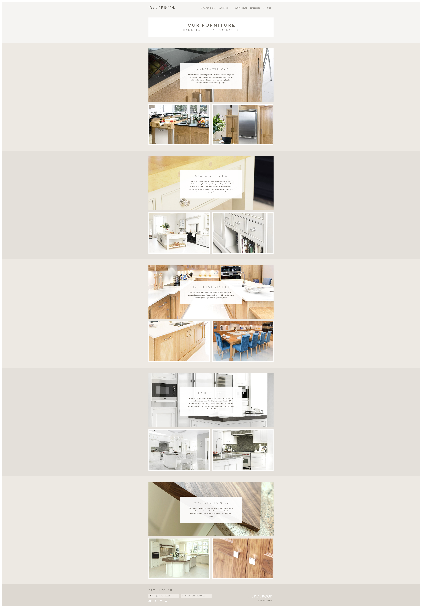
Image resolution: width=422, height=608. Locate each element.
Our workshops (208, 8)
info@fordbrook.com (196, 596)
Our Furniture (241, 8)
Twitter (150, 601)
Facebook (155, 601)
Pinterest (160, 601)
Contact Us (268, 8)
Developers (255, 8)
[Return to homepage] (162, 7)
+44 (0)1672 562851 (161, 596)
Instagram (165, 601)
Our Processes (225, 8)
